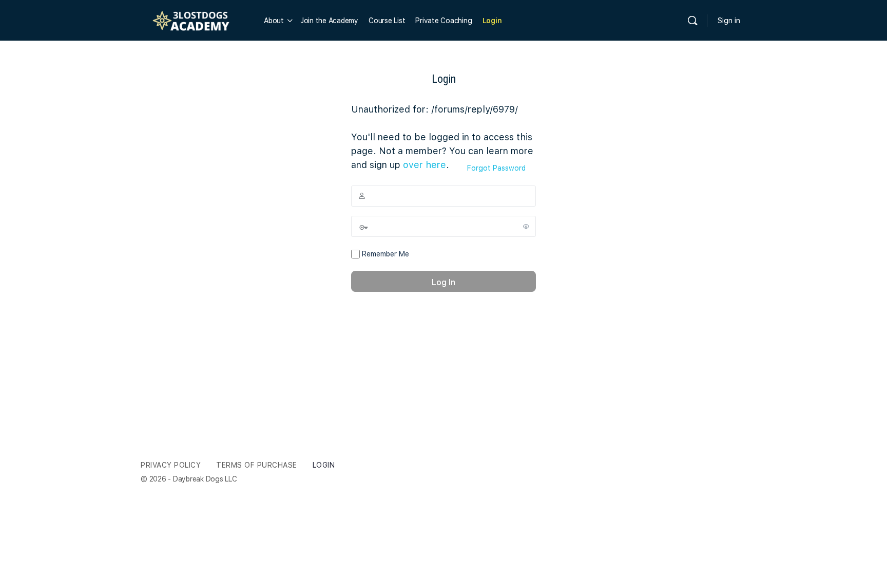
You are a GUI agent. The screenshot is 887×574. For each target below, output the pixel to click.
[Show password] (526, 226)
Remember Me (384, 254)
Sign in (729, 20)
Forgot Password (496, 168)
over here (424, 164)
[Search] (692, 20)
